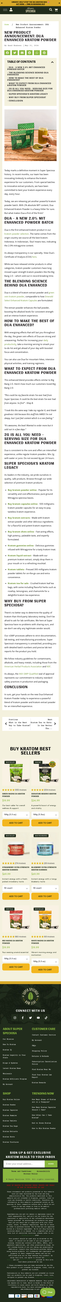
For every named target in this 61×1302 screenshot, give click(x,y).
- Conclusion (15, 101)
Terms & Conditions (27, 1260)
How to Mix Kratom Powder (44, 1128)
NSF (49, 666)
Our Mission (8, 1039)
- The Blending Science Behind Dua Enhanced (28, 74)
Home (6, 25)
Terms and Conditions (21, 1171)
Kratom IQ (7, 1050)
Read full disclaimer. (44, 1277)
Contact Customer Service (44, 1035)
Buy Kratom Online (11, 1100)
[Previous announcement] (2, 3)
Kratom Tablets (10, 1121)
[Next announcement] (59, 3)
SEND (51, 1164)
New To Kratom (9, 1045)
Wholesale (7, 1074)
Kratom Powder (9, 1105)
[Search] (50, 9)
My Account (8, 1084)
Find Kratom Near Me (41, 1070)
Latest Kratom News (12, 1068)
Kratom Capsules (10, 1110)
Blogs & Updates (10, 1063)
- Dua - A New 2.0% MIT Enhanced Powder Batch (26, 68)
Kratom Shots (9, 1137)
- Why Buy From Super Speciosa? (26, 97)
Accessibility (43, 1171)
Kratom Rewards (39, 1083)
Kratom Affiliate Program (15, 1079)
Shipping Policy (39, 1051)
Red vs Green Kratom (41, 1123)
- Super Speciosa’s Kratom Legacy (27, 94)
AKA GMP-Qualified (28, 673)
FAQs (34, 1046)
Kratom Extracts (10, 1132)
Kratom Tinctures (11, 1142)
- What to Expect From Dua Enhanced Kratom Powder (29, 84)
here (34, 256)
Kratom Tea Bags (10, 1126)
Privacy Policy (30, 1174)
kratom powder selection (16, 233)
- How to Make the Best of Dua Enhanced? (25, 79)
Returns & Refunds (40, 1056)
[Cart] (56, 9)
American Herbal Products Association (23, 666)
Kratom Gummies (10, 1116)
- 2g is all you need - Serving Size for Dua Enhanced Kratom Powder (30, 90)
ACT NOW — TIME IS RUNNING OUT (30, 4)
